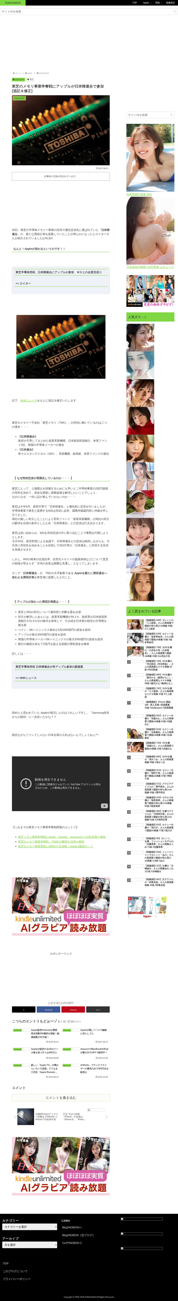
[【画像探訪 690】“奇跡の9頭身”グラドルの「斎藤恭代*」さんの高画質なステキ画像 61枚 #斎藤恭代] (140, 476)
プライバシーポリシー (17, 1278)
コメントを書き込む (60, 1098)
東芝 (31, 79)
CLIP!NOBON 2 (72, 1242)
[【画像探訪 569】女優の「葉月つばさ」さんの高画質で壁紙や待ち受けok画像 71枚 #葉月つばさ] (140, 531)
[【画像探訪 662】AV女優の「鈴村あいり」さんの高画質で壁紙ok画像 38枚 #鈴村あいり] (140, 448)
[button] (175, 11)
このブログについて (15, 1271)
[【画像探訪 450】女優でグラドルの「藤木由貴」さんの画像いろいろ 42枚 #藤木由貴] (140, 337)
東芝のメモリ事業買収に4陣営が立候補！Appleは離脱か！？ (55, 846)
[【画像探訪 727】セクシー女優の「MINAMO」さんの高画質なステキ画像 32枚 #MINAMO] (140, 365)
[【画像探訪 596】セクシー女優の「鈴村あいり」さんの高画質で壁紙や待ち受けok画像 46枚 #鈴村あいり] (140, 559)
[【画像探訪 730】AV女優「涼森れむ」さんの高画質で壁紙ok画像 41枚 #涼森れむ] (140, 392)
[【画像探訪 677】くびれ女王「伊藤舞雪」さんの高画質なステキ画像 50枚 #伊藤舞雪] (140, 587)
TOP (5, 1263)
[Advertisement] (89, 39)
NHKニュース (28, 400)
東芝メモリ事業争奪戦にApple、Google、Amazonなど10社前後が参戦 (62, 836)
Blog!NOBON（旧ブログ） (78, 1235)
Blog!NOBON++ (72, 1227)
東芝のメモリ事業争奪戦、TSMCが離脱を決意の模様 (51, 841)
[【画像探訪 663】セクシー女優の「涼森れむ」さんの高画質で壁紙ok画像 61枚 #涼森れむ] (140, 420)
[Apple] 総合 (19, 79)
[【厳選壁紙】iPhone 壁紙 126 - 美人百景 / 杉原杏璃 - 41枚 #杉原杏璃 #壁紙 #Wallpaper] (140, 503)
